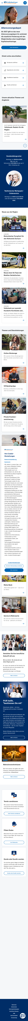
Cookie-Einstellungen (14, 562)
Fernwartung (14, 1017)
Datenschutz (14, 1007)
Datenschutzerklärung (10, 459)
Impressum (14, 1004)
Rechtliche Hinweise (14, 1011)
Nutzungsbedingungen (14, 1009)
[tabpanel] (14, 124)
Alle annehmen (14, 570)
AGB (14, 1013)
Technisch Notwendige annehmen (14, 566)
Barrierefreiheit (14, 1015)
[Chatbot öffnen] (23, 1016)
